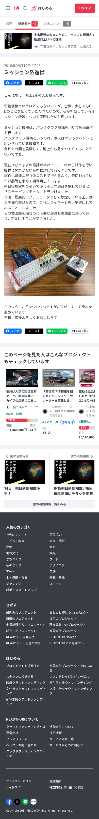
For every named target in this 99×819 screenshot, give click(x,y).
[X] (17, 802)
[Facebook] (9, 802)
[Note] (33, 802)
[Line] (25, 802)
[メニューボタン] (8, 8)
